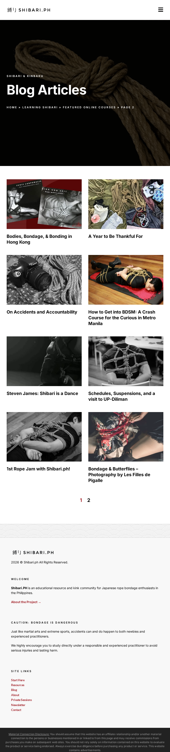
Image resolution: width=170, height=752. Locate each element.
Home (12, 107)
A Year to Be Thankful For (115, 236)
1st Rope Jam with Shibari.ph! (38, 469)
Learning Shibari (40, 107)
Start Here (17, 680)
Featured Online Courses (89, 107)
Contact (16, 710)
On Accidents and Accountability (42, 312)
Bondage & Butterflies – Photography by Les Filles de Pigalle (119, 474)
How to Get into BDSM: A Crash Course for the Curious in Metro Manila (122, 317)
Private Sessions (21, 700)
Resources (17, 685)
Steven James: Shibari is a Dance (42, 393)
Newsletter (18, 705)
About (15, 695)
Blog (14, 690)
